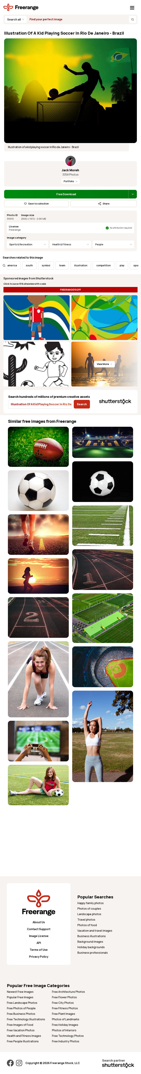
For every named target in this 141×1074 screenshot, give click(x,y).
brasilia (133, 265)
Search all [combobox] (14, 19)
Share (106, 203)
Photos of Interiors (64, 1030)
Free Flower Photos (64, 997)
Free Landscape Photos (22, 1003)
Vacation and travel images (94, 930)
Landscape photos (89, 914)
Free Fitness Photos (65, 1008)
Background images (90, 942)
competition (83, 265)
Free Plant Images (63, 1014)
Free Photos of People (21, 1008)
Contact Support (38, 929)
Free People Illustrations (23, 1041)
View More (103, 364)
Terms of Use (39, 950)
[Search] (132, 19)
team (42, 265)
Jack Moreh (70, 170)
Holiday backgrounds (91, 947)
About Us (39, 922)
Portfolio (69, 181)
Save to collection (38, 203)
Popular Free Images (20, 997)
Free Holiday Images (65, 1025)
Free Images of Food (20, 1025)
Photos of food (87, 925)
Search (82, 404)
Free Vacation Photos (21, 1030)
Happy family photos (90, 903)
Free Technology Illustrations (26, 1019)
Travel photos (86, 919)
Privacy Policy (38, 956)
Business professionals (92, 953)
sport (116, 265)
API (39, 943)
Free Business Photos (21, 1014)
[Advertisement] (38, 833)
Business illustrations (91, 936)
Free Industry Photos (65, 1041)
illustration (60, 265)
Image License (38, 936)
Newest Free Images (20, 992)
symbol (26, 265)
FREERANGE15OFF (70, 289)
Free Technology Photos (68, 1036)
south (9, 265)
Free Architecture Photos (68, 992)
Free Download (66, 194)
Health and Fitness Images (24, 1036)
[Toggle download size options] (132, 194)
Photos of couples (89, 908)
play (102, 265)
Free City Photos (63, 1003)
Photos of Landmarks (65, 1019)
